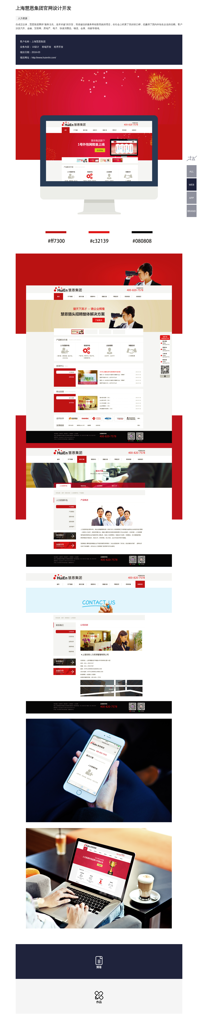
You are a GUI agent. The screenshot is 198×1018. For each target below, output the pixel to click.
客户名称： (26, 41)
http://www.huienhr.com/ (44, 57)
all (191, 171)
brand (191, 211)
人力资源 (22, 18)
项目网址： (26, 57)
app (191, 198)
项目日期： (26, 52)
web (191, 185)
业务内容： (26, 47)
